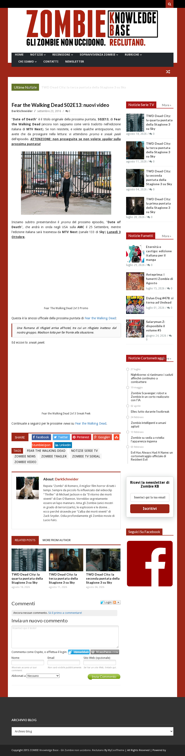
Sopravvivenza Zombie (97, 54)
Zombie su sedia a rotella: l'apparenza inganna (147, 439)
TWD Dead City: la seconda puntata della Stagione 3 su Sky (103, 578)
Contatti (50, 61)
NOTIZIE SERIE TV (84, 450)
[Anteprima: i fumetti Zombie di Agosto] (135, 281)
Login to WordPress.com (104, 652)
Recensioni (61, 54)
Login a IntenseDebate (79, 652)
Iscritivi (150, 508)
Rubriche (132, 54)
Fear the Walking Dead (100, 318)
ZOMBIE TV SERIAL (86, 456)
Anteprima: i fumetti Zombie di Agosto (159, 278)
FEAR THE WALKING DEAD (46, 450)
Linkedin (65, 445)
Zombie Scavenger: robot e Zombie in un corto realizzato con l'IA (150, 396)
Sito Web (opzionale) (96, 657)
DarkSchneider (22, 111)
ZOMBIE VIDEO (25, 462)
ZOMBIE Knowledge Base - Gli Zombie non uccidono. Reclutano (67, 750)
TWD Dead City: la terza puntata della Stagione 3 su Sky (83, 87)
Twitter (63, 437)
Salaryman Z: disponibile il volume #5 (155, 326)
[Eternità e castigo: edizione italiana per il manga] (135, 254)
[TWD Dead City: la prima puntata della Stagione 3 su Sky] (135, 206)
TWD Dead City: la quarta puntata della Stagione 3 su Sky (27, 578)
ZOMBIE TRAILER (54, 456)
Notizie (36, 54)
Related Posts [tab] (25, 540)
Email (51, 657)
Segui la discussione (117, 602)
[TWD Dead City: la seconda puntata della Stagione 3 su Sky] (103, 560)
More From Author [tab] (57, 540)
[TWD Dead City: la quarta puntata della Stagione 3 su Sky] (29, 560)
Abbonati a (19, 675)
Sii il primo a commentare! (65, 612)
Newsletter (74, 61)
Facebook (43, 437)
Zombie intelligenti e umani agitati (148, 424)
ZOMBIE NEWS (25, 456)
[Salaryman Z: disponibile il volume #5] (135, 329)
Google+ (104, 437)
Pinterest (83, 437)
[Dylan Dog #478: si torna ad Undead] (135, 305)
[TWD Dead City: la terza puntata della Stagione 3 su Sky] (66, 560)
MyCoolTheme (116, 750)
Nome (15, 657)
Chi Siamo (26, 61)
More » (32, 88)
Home (19, 54)
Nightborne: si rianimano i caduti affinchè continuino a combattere (152, 378)
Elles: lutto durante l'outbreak (150, 411)
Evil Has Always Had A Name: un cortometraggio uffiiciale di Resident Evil (152, 456)
